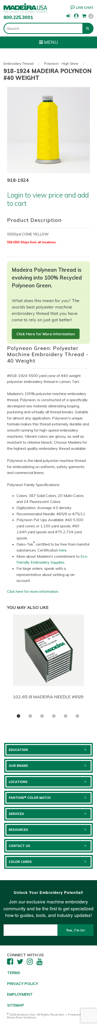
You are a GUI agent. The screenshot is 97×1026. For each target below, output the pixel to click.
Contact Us (19, 846)
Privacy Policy (22, 983)
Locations (18, 782)
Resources (18, 830)
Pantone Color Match (30, 798)
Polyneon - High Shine (61, 63)
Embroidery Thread (18, 63)
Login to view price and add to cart (48, 199)
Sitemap (15, 1005)
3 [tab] (42, 716)
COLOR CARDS (20, 862)
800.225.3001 (18, 17)
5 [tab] (65, 716)
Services (16, 814)
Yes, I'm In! (75, 930)
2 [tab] (30, 716)
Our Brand (18, 766)
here (63, 550)
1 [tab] (18, 716)
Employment (20, 994)
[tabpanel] (48, 657)
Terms (13, 972)
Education (18, 750)
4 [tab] (54, 716)
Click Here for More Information (45, 333)
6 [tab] (77, 716)
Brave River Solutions (21, 1017)
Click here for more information (32, 591)
